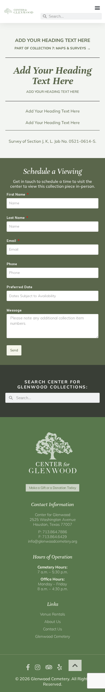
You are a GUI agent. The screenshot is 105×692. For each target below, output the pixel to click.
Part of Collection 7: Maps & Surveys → (52, 48)
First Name (16, 194)
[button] (97, 7)
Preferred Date (19, 287)
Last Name (16, 218)
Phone (12, 264)
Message (14, 310)
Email (12, 241)
